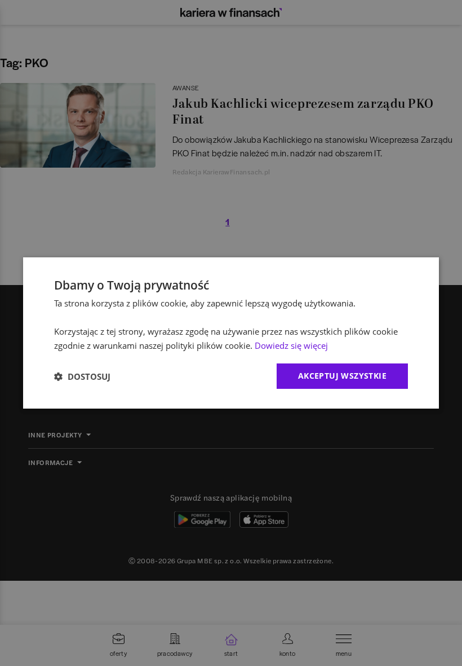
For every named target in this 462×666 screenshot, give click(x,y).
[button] (82, 376)
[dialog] (231, 333)
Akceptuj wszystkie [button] (342, 375)
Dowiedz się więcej (291, 345)
